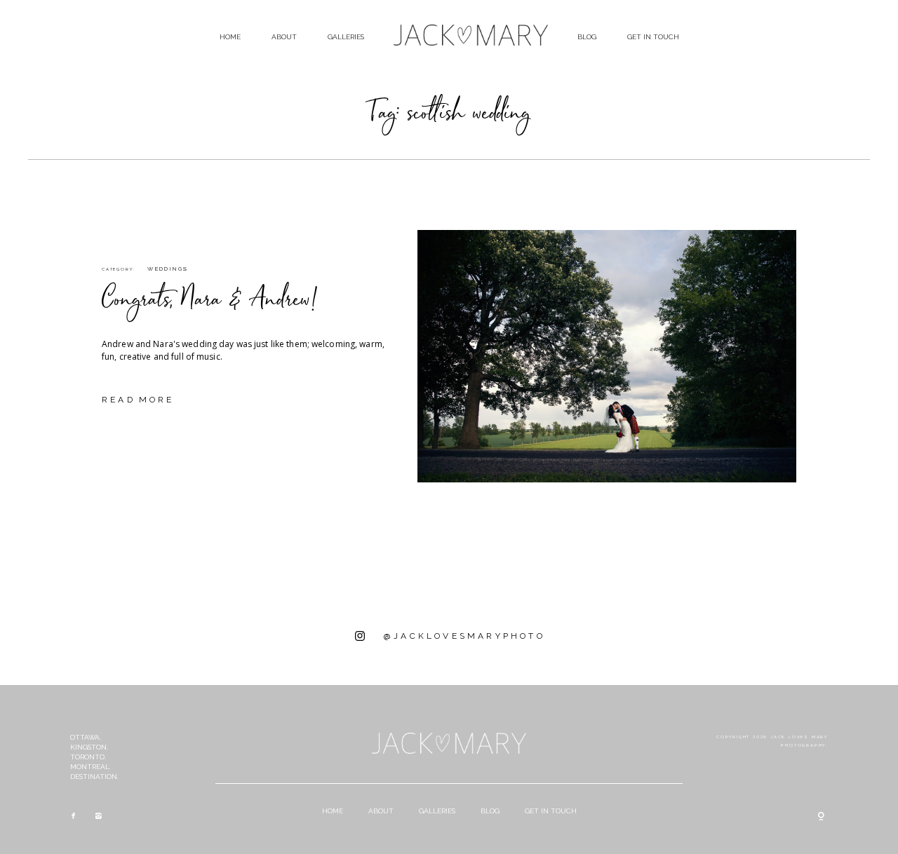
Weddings (167, 268)
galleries (346, 37)
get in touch (653, 37)
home (230, 37)
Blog (586, 37)
